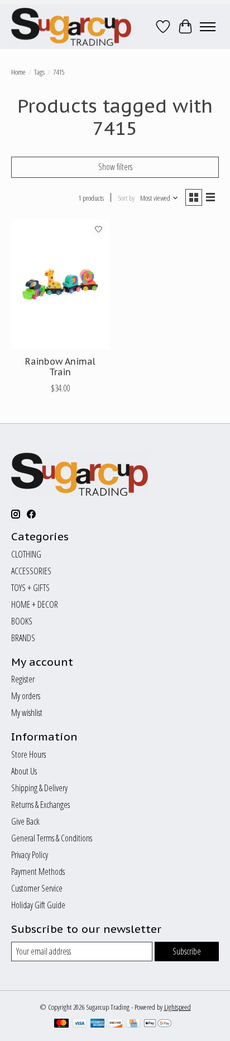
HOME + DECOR (34, 604)
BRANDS (23, 638)
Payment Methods (38, 871)
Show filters (115, 167)
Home (18, 72)
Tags (39, 72)
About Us (24, 771)
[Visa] (80, 1024)
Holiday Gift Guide (38, 905)
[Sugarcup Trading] (71, 27)
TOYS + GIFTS (30, 588)
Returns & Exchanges (40, 804)
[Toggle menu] (208, 27)
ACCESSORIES (31, 571)
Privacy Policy (29, 855)
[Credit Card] (133, 1024)
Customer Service (37, 888)
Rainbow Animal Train (60, 366)
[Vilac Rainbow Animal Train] (60, 284)
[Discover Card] (115, 1024)
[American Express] (97, 1024)
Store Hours (28, 754)
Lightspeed (177, 1007)
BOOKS (21, 621)
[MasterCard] (61, 1024)
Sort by (126, 198)
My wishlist (26, 712)
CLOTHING (26, 554)
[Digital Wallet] (157, 1024)
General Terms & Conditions (51, 838)
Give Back (25, 821)
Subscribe (186, 951)
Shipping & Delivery (39, 788)
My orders (25, 696)
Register (23, 679)
